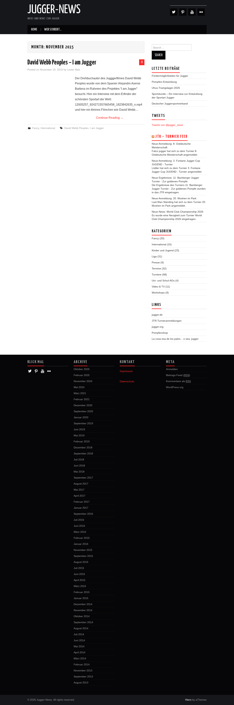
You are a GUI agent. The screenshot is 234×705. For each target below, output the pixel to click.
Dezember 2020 (83, 405)
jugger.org (157, 326)
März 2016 (80, 531)
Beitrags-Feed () (178, 375)
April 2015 (79, 580)
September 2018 (83, 453)
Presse (156, 262)
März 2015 (80, 586)
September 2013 (83, 676)
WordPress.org (174, 387)
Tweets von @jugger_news (167, 124)
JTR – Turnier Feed (171, 137)
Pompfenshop (160, 332)
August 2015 (81, 562)
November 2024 (83, 381)
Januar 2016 (81, 543)
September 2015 (83, 556)
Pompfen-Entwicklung (164, 81)
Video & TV (158, 286)
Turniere (156, 274)
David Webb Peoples (76, 128)
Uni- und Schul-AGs (163, 280)
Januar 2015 (81, 598)
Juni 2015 (79, 574)
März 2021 (80, 393)
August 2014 (81, 628)
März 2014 (80, 658)
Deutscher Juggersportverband (170, 103)
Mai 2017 (79, 489)
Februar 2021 (82, 399)
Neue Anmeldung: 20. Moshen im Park (174, 198)
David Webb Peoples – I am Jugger (61, 62)
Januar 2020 (81, 417)
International (48, 128)
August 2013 (81, 682)
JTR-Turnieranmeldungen (167, 320)
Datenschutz (127, 381)
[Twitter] (173, 12)
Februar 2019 (82, 441)
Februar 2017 (82, 501)
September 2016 (83, 513)
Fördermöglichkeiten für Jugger (170, 75)
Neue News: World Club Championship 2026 (177, 211)
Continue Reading (109, 117)
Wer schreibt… (52, 29)
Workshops (158, 292)
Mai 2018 (79, 471)
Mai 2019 (79, 435)
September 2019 (83, 423)
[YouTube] (192, 12)
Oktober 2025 (82, 369)
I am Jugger (97, 128)
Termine (156, 268)
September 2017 (83, 477)
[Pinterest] (182, 12)
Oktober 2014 (82, 616)
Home (34, 29)
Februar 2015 (82, 592)
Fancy (35, 128)
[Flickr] (201, 12)
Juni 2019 (79, 429)
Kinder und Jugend (163, 250)
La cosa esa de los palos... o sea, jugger (175, 338)
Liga (154, 256)
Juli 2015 (79, 568)
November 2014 (83, 610)
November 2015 (83, 549)
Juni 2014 (79, 640)
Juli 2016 (79, 519)
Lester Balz (73, 69)
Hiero (188, 699)
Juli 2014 (79, 634)
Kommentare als (178, 381)
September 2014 (83, 622)
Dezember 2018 (83, 447)
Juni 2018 (79, 465)
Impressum (126, 371)
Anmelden (172, 369)
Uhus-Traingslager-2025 (166, 87)
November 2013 (83, 670)
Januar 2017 (81, 507)
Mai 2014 (79, 646)
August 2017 (81, 483)
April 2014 (79, 652)
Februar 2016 (82, 537)
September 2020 (83, 411)
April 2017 (79, 495)
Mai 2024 (79, 387)
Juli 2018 (79, 459)
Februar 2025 (82, 375)
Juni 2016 (79, 525)
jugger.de (157, 314)
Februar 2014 (82, 664)
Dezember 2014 (83, 604)
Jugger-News (54, 10)
